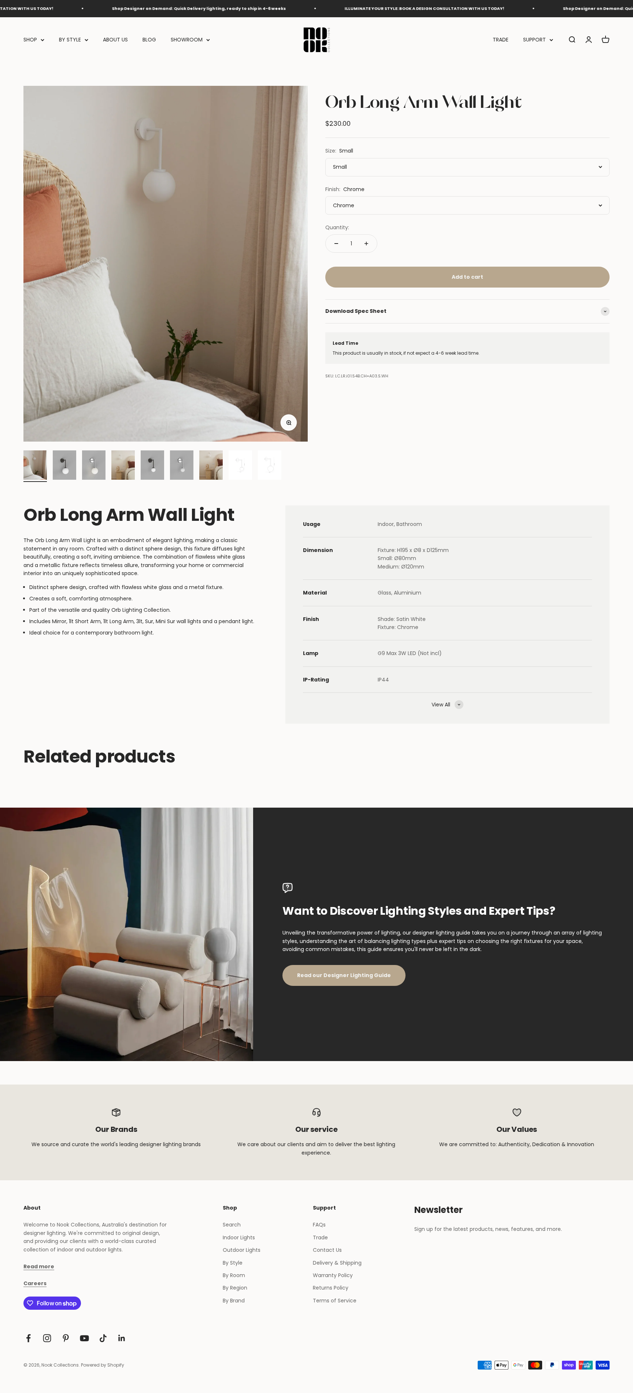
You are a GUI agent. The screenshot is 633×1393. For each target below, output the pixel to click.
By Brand (234, 1300)
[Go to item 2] (64, 466)
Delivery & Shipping (337, 1262)
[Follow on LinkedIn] (122, 1338)
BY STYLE (70, 39)
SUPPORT (534, 39)
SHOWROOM (187, 39)
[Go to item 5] (152, 466)
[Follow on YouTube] (84, 1338)
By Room (234, 1275)
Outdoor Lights (241, 1250)
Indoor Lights (239, 1237)
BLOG (149, 39)
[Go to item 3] (94, 466)
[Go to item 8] (240, 466)
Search (232, 1224)
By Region (235, 1287)
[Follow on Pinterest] (66, 1338)
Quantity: (337, 227)
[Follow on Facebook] (28, 1338)
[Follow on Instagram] (47, 1338)
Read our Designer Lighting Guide (344, 975)
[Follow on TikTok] (103, 1338)
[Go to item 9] (269, 466)
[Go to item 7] (211, 466)
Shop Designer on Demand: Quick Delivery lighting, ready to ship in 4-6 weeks (148, 8)
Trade (320, 1237)
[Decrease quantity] (336, 243)
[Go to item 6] (181, 466)
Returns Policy (330, 1287)
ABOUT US (115, 39)
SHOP (30, 39)
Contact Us (327, 1250)
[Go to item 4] (123, 466)
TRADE (500, 39)
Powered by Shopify (102, 1365)
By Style (233, 1262)
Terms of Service (334, 1300)
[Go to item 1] (35, 466)
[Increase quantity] (366, 243)
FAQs (319, 1224)
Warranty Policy (333, 1275)
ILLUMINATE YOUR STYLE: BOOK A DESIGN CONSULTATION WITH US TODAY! (373, 8)
